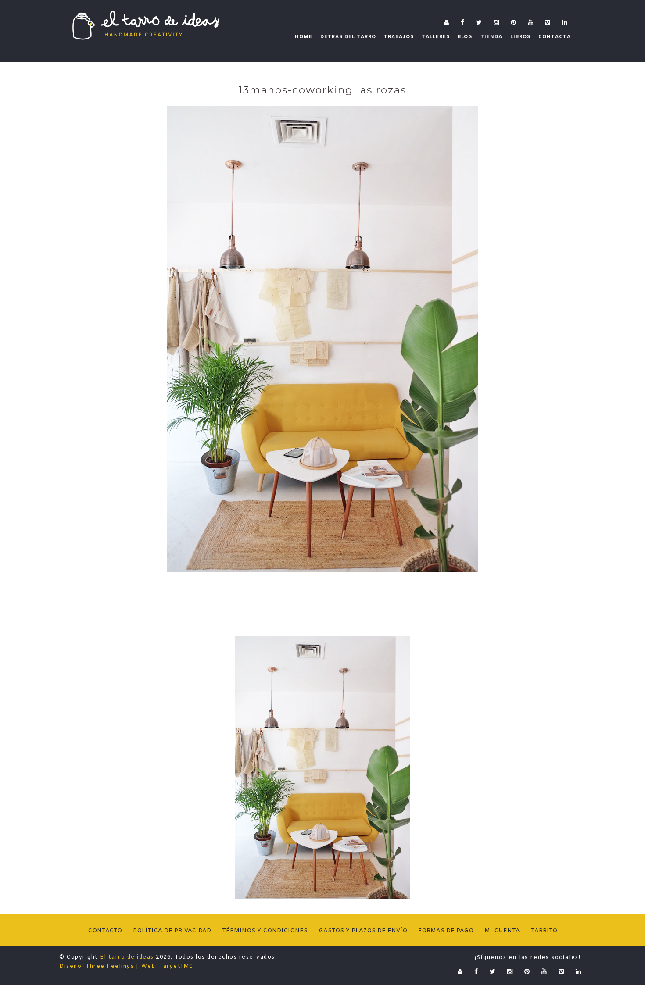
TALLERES (436, 37)
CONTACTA (554, 37)
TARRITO (544, 931)
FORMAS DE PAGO (445, 931)
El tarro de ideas (127, 957)
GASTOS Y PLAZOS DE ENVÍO (363, 931)
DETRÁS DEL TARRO (348, 37)
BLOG (465, 37)
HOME (303, 37)
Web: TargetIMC (167, 966)
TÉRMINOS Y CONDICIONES (265, 931)
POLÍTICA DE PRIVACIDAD (172, 931)
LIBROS (520, 37)
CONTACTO (105, 931)
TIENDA (491, 37)
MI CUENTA (502, 931)
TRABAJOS (399, 37)
